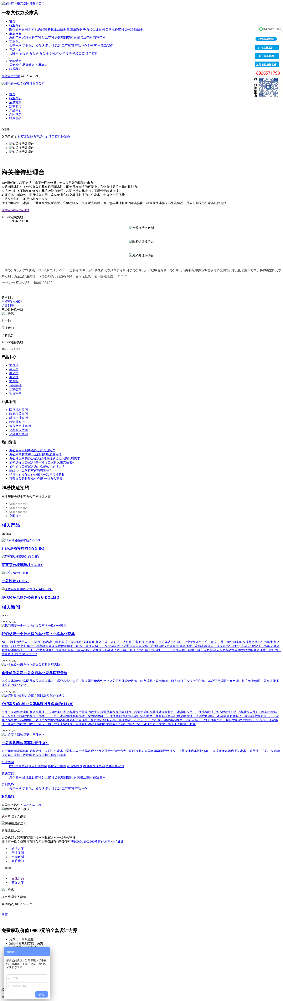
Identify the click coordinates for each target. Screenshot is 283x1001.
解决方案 (15, 33)
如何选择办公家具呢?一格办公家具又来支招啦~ (41, 462)
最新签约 (15, 65)
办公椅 (44, 53)
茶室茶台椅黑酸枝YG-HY (22, 565)
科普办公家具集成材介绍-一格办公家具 (36, 478)
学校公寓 (78, 53)
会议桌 (23, 53)
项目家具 (91, 53)
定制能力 (15, 41)
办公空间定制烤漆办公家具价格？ (32, 450)
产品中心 (81, 45)
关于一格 (15, 45)
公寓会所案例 (134, 29)
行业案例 (15, 25)
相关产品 (11, 525)
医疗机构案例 (18, 29)
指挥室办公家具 (12, 301)
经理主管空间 (31, 37)
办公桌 (34, 53)
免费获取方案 (11, 76)
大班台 (13, 53)
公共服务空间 (114, 29)
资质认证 (41, 45)
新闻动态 (15, 60)
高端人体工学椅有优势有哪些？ (30, 470)
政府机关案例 (37, 29)
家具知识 (41, 65)
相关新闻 (11, 606)
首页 (12, 21)
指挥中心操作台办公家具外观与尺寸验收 (37, 474)
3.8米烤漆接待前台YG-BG (23, 548)
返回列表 (8, 305)
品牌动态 (28, 65)
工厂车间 (68, 45)
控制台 (65, 136)
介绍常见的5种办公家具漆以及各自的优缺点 (37, 704)
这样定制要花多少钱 (15, 210)
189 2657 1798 (33, 805)
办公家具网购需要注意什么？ (25, 743)
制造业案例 (74, 29)
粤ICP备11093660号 (84, 841)
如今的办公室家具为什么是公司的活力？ (37, 466)
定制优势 (8, 784)
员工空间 (48, 37)
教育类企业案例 (94, 29)
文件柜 (54, 53)
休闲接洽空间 (83, 37)
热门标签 (117, 841)
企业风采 (55, 45)
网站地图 (104, 841)
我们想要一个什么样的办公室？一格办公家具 (38, 634)
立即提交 (15, 515)
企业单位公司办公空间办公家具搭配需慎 (34, 673)
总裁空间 (15, 37)
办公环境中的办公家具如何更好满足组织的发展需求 (44, 458)
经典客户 (94, 45)
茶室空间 (99, 37)
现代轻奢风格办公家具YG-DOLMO (30, 597)
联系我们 (107, 45)
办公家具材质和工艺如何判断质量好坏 (35, 454)
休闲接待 (65, 53)
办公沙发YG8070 (15, 581)
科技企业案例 (57, 29)
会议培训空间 (64, 37)
